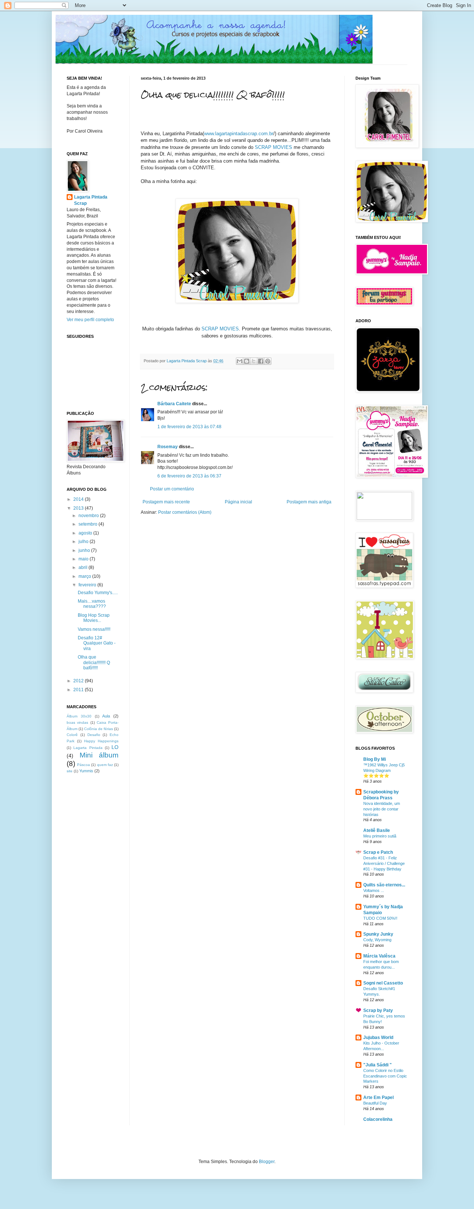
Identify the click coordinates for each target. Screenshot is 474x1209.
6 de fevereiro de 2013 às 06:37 (189, 476)
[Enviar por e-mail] (239, 361)
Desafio (93, 735)
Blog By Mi (374, 759)
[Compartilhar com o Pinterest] (267, 361)
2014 (79, 499)
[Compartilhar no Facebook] (260, 361)
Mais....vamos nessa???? (92, 604)
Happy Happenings (101, 741)
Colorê (72, 735)
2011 (79, 689)
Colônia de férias (98, 729)
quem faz (105, 765)
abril (84, 567)
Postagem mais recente (166, 501)
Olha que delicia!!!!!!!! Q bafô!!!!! (94, 662)
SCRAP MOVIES (273, 147)
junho (85, 550)
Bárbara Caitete (174, 403)
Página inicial (238, 501)
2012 (79, 680)
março (85, 576)
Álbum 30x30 (79, 716)
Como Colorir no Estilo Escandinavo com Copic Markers (385, 1076)
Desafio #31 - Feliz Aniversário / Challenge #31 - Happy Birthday (384, 863)
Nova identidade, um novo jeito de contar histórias (381, 809)
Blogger (266, 1161)
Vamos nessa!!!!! (94, 629)
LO (114, 747)
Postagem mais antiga (309, 501)
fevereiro (88, 584)
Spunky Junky (378, 934)
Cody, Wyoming (377, 939)
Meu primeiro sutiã (379, 836)
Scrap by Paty (378, 1010)
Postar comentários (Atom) (184, 512)
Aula (106, 716)
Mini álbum (99, 755)
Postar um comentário (172, 489)
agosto (86, 533)
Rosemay (167, 446)
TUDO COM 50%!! (380, 918)
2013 (79, 508)
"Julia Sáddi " (377, 1065)
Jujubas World (378, 1037)
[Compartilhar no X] (253, 361)
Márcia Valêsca (379, 956)
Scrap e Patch (378, 852)
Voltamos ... (373, 890)
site (70, 771)
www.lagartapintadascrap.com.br (238, 133)
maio (84, 559)
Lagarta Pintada (87, 748)
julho (84, 541)
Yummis (86, 771)
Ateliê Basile (376, 830)
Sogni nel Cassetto (383, 983)
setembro (89, 524)
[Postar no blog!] (246, 361)
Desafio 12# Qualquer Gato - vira (97, 643)
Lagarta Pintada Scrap (90, 200)
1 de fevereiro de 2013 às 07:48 (189, 426)
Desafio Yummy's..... (98, 592)
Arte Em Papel (378, 1097)
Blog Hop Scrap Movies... (94, 618)
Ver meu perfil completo (90, 319)
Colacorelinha (378, 1119)
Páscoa (83, 765)
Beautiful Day (375, 1103)
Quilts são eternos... (384, 884)
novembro (89, 515)
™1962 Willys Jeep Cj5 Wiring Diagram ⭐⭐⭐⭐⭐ (384, 770)
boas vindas (77, 722)
